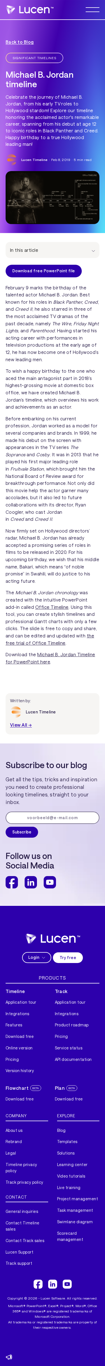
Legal (11, 1153)
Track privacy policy (24, 1182)
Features (14, 1024)
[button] (92, 9)
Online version (19, 1047)
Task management (75, 1210)
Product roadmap (72, 1024)
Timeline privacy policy (21, 1167)
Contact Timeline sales (22, 1225)
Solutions (66, 1153)
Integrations (17, 1013)
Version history (20, 1070)
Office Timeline (52, 607)
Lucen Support (19, 1252)
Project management (77, 1198)
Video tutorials (71, 1176)
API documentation (73, 1059)
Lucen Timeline (34, 160)
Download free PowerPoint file (43, 270)
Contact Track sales (25, 1240)
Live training (69, 1187)
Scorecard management (70, 1236)
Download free (20, 1036)
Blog (61, 1130)
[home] (29, 9)
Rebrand (14, 1141)
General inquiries (22, 1211)
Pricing (12, 1059)
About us (14, 1130)
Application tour (21, 1002)
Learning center (72, 1164)
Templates (67, 1141)
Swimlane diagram (75, 1221)
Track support (19, 1263)
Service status (69, 1047)
